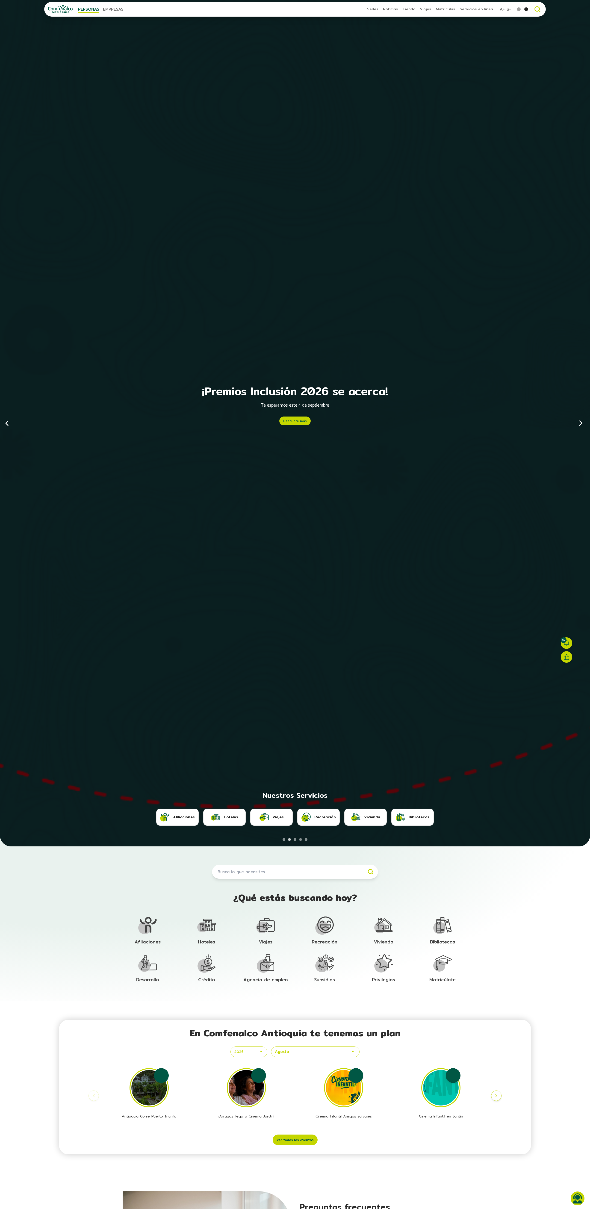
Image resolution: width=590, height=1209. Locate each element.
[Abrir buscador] (537, 9)
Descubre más (295, 420)
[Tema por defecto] (519, 9)
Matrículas (445, 9)
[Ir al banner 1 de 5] (284, 839)
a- (509, 9)
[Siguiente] (580, 423)
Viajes (425, 9)
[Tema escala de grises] (526, 9)
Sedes (372, 9)
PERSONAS (88, 9)
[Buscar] (370, 872)
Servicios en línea (476, 9)
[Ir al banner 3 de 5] (295, 839)
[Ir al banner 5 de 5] (306, 839)
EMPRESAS (113, 9)
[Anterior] (9, 423)
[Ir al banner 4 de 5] (300, 839)
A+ (502, 9)
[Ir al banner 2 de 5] (289, 839)
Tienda (409, 9)
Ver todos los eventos (295, 1139)
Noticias (390, 9)
